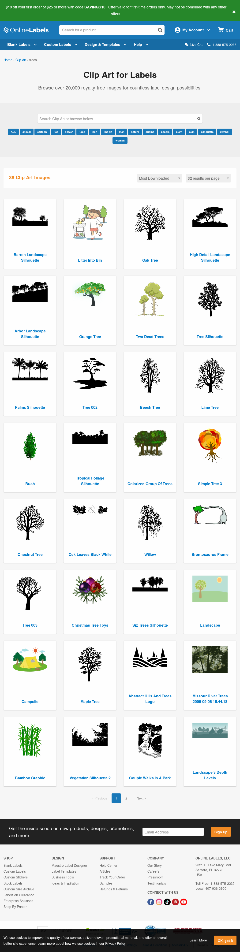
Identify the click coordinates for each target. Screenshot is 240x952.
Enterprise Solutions (18, 900)
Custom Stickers (16, 877)
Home (8, 59)
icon (94, 132)
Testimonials (156, 883)
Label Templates (64, 871)
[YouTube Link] (183, 901)
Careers (153, 871)
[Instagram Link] (159, 901)
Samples (106, 883)
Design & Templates (102, 44)
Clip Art (20, 59)
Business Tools (63, 877)
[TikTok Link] (168, 901)
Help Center (108, 865)
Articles (105, 871)
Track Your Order (112, 877)
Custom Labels (57, 44)
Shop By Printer (15, 906)
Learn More (198, 940)
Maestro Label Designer (69, 865)
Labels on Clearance (19, 894)
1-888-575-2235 (224, 44)
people (165, 132)
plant (179, 132)
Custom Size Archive (19, 889)
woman (120, 140)
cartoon (42, 132)
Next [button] (140, 798)
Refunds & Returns (114, 889)
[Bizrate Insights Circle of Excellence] (164, 925)
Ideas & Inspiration (65, 883)
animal (26, 132)
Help (138, 44)
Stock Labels (13, 883)
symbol (224, 132)
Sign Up (220, 831)
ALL (13, 132)
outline (150, 132)
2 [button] (126, 798)
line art (108, 132)
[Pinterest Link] (176, 901)
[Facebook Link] (151, 901)
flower (69, 132)
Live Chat (197, 44)
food (82, 132)
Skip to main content (17, 10)
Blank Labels (18, 44)
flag (56, 132)
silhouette (207, 132)
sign (192, 132)
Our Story (154, 865)
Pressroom (155, 877)
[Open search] (160, 30)
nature (135, 132)
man (121, 132)
